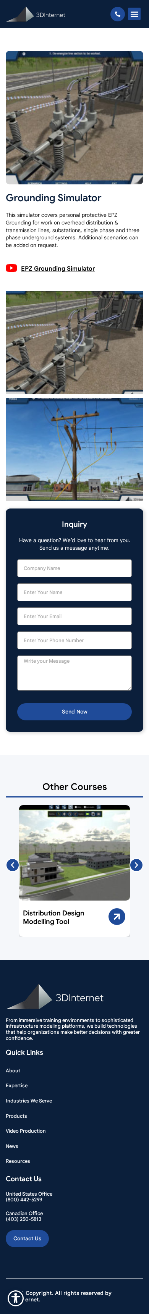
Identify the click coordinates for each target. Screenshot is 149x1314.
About (13, 1070)
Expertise (17, 1085)
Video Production (26, 1131)
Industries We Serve (29, 1101)
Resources (18, 1161)
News (12, 1146)
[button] (134, 14)
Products (16, 1116)
